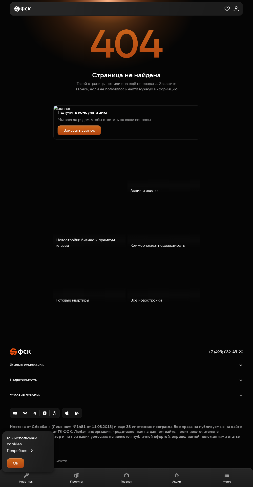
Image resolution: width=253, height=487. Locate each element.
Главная (126, 481)
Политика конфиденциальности (38, 461)
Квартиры (26, 481)
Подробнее (17, 450)
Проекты (76, 481)
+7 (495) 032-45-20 (226, 352)
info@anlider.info (24, 455)
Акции (176, 481)
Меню (227, 481)
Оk (15, 463)
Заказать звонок (79, 130)
